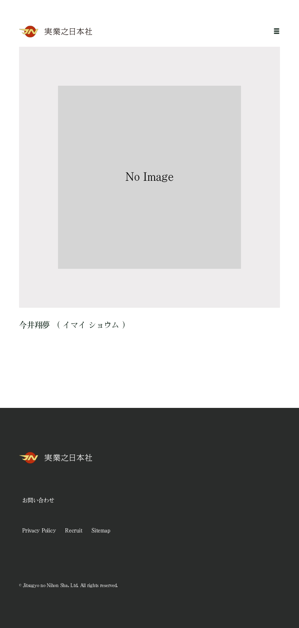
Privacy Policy (39, 530)
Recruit (73, 530)
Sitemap (100, 530)
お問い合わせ (38, 500)
